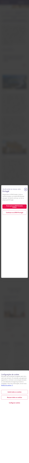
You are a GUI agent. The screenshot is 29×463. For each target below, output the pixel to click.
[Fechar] (26, 189)
